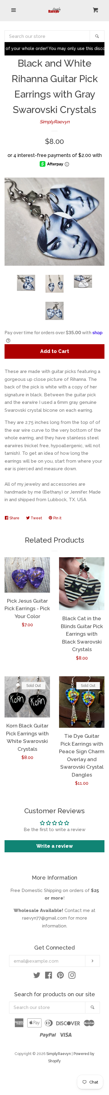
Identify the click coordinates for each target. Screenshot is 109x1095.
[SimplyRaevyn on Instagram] (72, 976)
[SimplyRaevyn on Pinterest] (60, 976)
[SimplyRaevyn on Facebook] (48, 976)
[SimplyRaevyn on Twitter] (37, 976)
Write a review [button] (54, 846)
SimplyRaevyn (55, 122)
